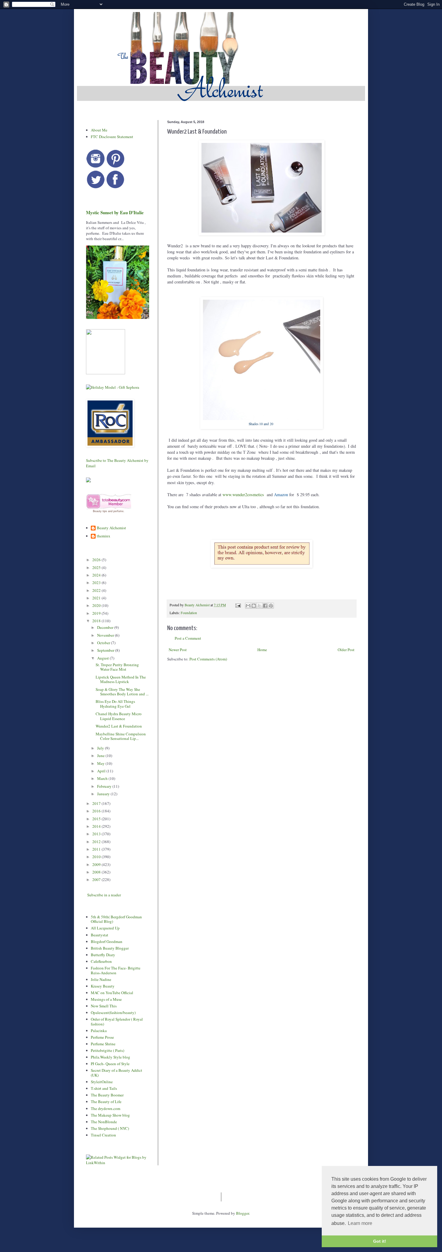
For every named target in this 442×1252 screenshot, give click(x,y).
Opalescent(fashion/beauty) (113, 1012)
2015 (97, 818)
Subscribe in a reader (104, 895)
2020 (97, 605)
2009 (97, 864)
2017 (97, 803)
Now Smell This (104, 1006)
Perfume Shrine (103, 1043)
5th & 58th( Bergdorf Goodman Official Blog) (116, 919)
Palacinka (99, 1030)
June (101, 755)
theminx (103, 536)
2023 (97, 582)
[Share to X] (259, 606)
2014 (97, 826)
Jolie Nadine (101, 979)
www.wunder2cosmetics (243, 494)
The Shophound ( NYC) (110, 1128)
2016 (97, 811)
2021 (97, 598)
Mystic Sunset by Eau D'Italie (115, 212)
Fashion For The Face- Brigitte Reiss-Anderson (115, 970)
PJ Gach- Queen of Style (110, 1063)
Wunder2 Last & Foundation (119, 726)
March (103, 778)
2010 (97, 856)
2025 (97, 567)
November (106, 635)
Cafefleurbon (101, 961)
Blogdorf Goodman (106, 941)
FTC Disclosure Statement (112, 136)
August (103, 658)
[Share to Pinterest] (271, 606)
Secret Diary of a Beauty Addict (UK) (116, 1073)
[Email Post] (238, 605)
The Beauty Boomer (107, 1095)
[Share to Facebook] (265, 606)
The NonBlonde (104, 1121)
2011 (97, 849)
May (101, 763)
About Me (99, 130)
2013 (97, 833)
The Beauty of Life (106, 1101)
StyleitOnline (102, 1081)
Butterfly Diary (103, 954)
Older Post (346, 649)
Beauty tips (100, 511)
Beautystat (99, 935)
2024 (97, 575)
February (104, 786)
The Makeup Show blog (110, 1115)
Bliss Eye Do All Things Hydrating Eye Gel (115, 704)
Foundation (189, 613)
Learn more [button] (360, 1223)
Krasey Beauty (103, 986)
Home (262, 649)
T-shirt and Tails (104, 1088)
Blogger (242, 1213)
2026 (97, 559)
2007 (97, 879)
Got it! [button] (379, 1241)
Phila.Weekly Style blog (110, 1057)
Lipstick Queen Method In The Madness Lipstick (121, 679)
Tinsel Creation (103, 1135)
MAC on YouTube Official (112, 992)
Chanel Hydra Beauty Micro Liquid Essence (119, 716)
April (101, 771)
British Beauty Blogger (110, 948)
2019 (97, 613)
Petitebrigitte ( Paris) (107, 1050)
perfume (118, 511)
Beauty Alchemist (111, 528)
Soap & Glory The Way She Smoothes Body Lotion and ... (122, 692)
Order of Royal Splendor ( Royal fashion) (117, 1021)
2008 (97, 872)
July (101, 748)
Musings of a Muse (106, 999)
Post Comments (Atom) (208, 659)
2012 (97, 841)
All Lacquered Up (105, 928)
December (105, 627)
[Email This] (248, 606)
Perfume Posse (102, 1037)
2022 (97, 590)
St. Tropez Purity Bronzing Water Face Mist (117, 667)
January (104, 793)
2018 (97, 620)
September (106, 650)
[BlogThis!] (254, 606)
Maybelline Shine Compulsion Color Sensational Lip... (121, 736)
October (104, 642)
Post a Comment (188, 638)
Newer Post (178, 649)
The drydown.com (105, 1108)
